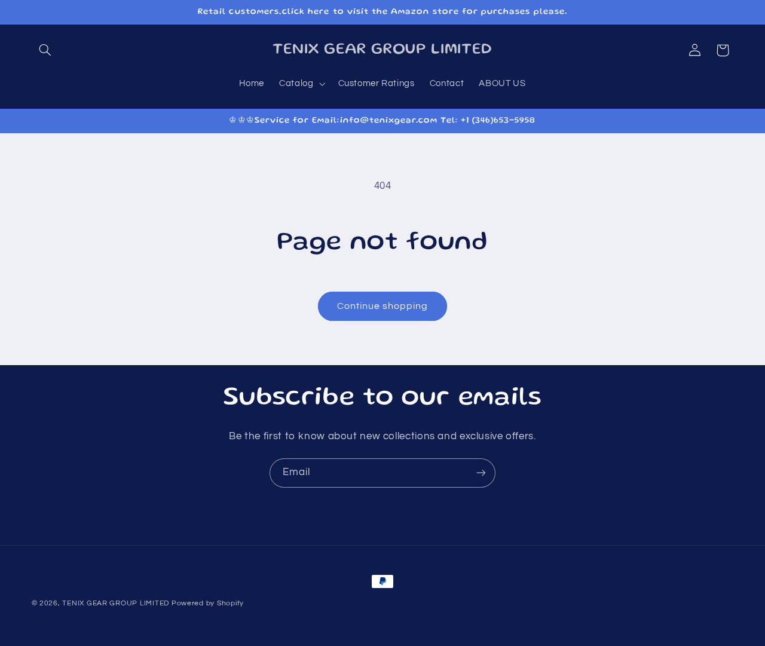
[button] (45, 50)
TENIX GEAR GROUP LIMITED (115, 603)
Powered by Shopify (208, 603)
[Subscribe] (481, 473)
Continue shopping (383, 306)
